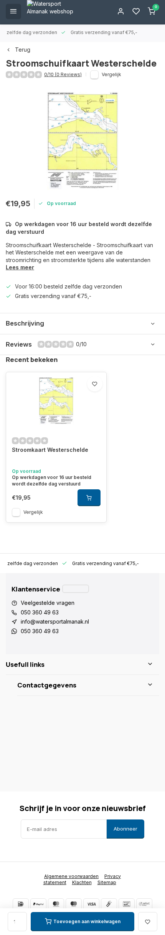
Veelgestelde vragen (47, 602)
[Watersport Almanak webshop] (54, 11)
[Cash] (109, 904)
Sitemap (106, 882)
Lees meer (20, 267)
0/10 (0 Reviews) (63, 74)
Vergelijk (111, 74)
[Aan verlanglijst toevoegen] (94, 383)
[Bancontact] (127, 904)
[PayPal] (38, 904)
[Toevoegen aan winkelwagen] (89, 497)
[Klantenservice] (75, 589)
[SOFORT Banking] (144, 904)
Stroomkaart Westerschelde (50, 449)
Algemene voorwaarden (71, 876)
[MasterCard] (56, 904)
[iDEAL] (21, 904)
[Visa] (91, 904)
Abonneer (125, 829)
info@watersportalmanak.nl (55, 621)
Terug (22, 49)
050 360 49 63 (40, 612)
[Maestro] (74, 904)
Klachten (82, 882)
